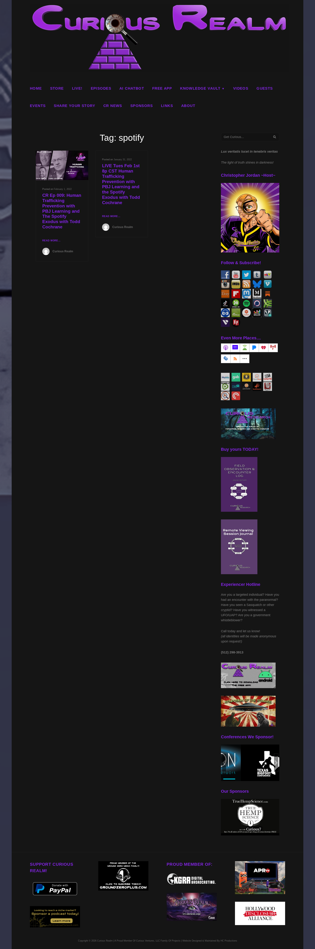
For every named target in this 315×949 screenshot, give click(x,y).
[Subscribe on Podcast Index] (273, 347)
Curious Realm (62, 251)
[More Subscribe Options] (244, 358)
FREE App (162, 88)
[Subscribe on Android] (244, 347)
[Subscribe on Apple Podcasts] (225, 347)
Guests (264, 88)
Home (36, 88)
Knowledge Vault (200, 88)
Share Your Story (74, 106)
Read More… (51, 241)
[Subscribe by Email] (225, 358)
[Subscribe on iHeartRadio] (263, 347)
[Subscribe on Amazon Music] (235, 347)
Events (38, 106)
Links (167, 106)
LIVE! (77, 88)
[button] (224, 763)
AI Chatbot (131, 88)
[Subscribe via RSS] (235, 358)
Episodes (101, 88)
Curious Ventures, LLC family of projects (157, 940)
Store (57, 88)
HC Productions (229, 940)
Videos (240, 88)
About (188, 106)
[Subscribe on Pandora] (254, 347)
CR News (112, 106)
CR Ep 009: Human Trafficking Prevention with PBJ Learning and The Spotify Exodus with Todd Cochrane (61, 211)
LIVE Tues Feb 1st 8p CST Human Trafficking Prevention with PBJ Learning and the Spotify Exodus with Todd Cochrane (121, 184)
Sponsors (141, 106)
